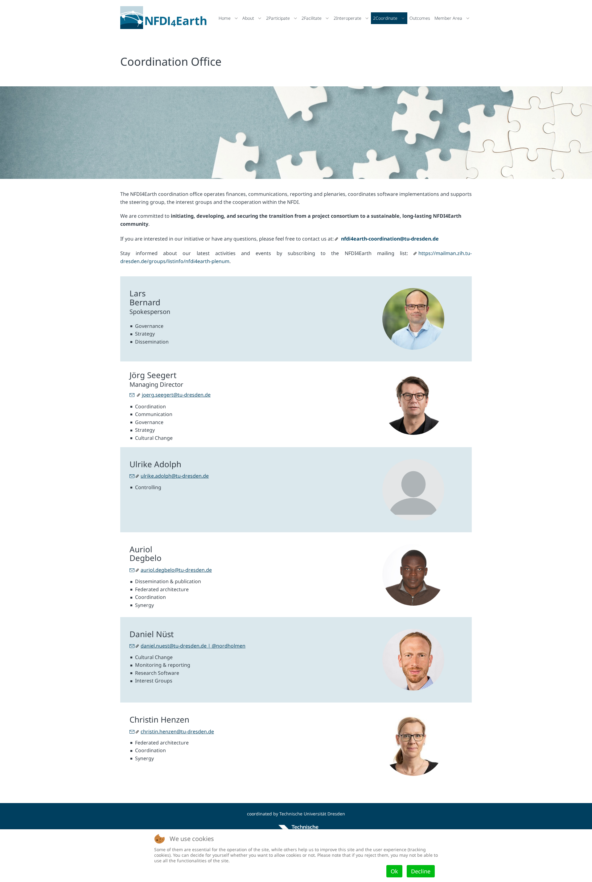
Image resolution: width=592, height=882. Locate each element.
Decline (420, 871)
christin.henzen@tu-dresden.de (177, 731)
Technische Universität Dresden (312, 814)
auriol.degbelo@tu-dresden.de (176, 570)
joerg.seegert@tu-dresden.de (176, 394)
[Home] (165, 17)
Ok (394, 871)
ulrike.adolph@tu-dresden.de (175, 475)
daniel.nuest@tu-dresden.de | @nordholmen (193, 645)
